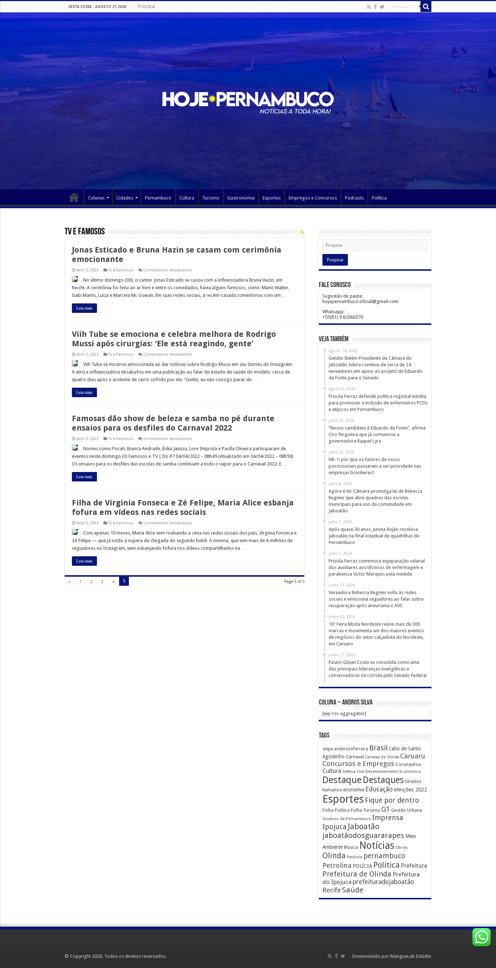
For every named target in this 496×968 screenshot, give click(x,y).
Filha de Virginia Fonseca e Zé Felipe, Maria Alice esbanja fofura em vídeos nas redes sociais (183, 507)
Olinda (334, 855)
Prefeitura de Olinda (356, 874)
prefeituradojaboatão (383, 882)
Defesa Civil (353, 771)
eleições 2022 (410, 789)
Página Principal (74, 197)
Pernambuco (158, 198)
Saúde (352, 890)
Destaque (342, 779)
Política (379, 198)
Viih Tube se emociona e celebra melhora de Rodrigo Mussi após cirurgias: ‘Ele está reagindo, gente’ (174, 339)
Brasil (378, 748)
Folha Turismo (365, 810)
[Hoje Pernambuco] (248, 101)
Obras (401, 847)
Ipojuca (334, 827)
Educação (379, 789)
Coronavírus (408, 764)
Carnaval (355, 756)
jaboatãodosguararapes (363, 835)
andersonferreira (351, 748)
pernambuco (384, 856)
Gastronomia (241, 198)
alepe (327, 748)
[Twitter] (382, 7)
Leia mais (84, 308)
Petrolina (336, 865)
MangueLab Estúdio (410, 956)
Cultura (186, 198)
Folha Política (336, 810)
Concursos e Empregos (358, 763)
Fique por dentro (392, 800)
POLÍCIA (362, 866)
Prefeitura (414, 866)
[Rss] (369, 7)
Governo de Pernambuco (346, 818)
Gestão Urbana (406, 810)
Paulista (354, 857)
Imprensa (387, 818)
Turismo (210, 198)
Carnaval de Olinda (382, 757)
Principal (146, 6)
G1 (385, 809)
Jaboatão (363, 826)
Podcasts (354, 198)
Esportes (272, 198)
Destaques (383, 780)
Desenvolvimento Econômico (393, 771)
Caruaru (412, 756)
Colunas (96, 198)
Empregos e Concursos (313, 198)
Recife (331, 890)
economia (353, 789)
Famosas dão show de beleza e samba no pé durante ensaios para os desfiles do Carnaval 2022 (173, 423)
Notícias (376, 845)
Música (351, 847)
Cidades (124, 198)
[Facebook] (375, 7)
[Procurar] (425, 6)
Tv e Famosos (121, 270)
